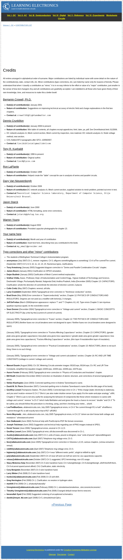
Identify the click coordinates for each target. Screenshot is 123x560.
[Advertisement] (61, 48)
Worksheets (111, 15)
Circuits (61, 19)
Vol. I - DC (11, 15)
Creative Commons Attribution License (80, 550)
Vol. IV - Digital (59, 15)
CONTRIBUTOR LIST (23, 25)
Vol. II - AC (22, 15)
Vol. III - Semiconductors (40, 15)
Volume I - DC (8, 25)
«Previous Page (62, 504)
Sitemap (52, 554)
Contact (71, 554)
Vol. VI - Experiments (95, 15)
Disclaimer (61, 554)
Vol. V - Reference (76, 15)
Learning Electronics (35, 550)
